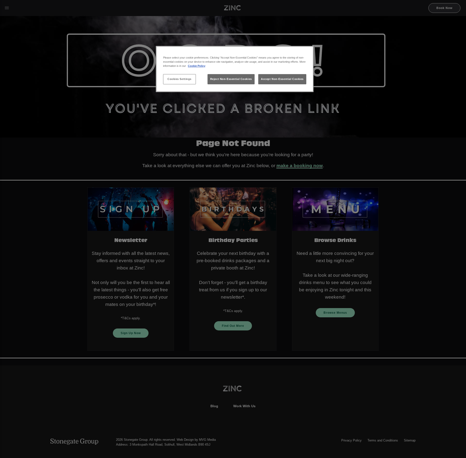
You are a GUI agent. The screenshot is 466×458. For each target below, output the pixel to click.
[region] (235, 69)
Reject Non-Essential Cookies (231, 79)
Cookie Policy (196, 65)
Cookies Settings (179, 79)
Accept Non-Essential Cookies (282, 79)
